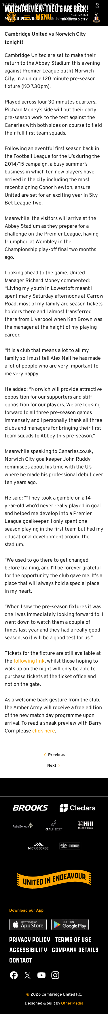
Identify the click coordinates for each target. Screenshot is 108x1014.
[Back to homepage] (11, 12)
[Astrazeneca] (22, 825)
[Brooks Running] (30, 808)
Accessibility (28, 950)
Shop (26, 5)
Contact (20, 961)
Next (51, 765)
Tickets (9, 5)
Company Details (75, 950)
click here (43, 731)
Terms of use (73, 940)
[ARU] (54, 825)
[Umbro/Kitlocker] (69, 845)
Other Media (72, 1003)
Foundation (46, 5)
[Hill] (85, 825)
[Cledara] (77, 808)
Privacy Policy (29, 940)
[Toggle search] (79, 5)
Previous (56, 755)
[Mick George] (38, 845)
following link (29, 661)
